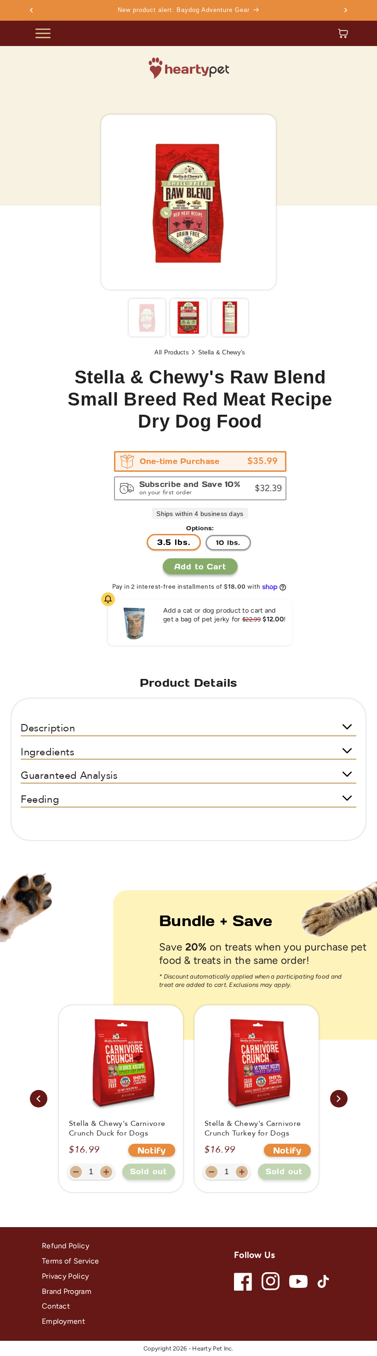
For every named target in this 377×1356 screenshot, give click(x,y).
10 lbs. (228, 542)
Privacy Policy (65, 1276)
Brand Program (66, 1291)
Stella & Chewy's (222, 352)
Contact (56, 1306)
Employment (63, 1321)
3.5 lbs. (173, 542)
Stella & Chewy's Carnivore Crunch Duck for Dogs (117, 1128)
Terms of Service (70, 1261)
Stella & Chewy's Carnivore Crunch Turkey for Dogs (253, 1128)
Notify (151, 1150)
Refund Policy (65, 1245)
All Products (171, 352)
